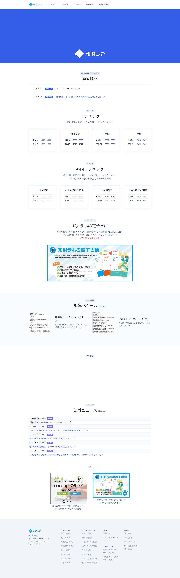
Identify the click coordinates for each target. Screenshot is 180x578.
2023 (43, 140)
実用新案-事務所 (67, 546)
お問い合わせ (104, 4)
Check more (102, 411)
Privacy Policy (129, 542)
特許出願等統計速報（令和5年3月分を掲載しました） (51, 447)
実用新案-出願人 (67, 542)
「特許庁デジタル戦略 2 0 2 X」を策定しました (49, 422)
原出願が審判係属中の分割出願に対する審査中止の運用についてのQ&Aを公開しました (65, 455)
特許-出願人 (66, 533)
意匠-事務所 (66, 554)
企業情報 (89, 4)
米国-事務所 (87, 538)
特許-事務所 (66, 538)
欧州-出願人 (87, 550)
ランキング (51, 4)
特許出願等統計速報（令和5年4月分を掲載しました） (51, 438)
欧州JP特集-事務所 (90, 563)
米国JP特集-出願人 (90, 542)
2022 (49, 140)
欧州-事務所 (87, 554)
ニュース (77, 4)
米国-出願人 (87, 533)
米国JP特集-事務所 (90, 546)
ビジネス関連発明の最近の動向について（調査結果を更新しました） (58, 430)
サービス (64, 4)
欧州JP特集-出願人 (90, 558)
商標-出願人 (66, 558)
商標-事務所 (66, 563)
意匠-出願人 (66, 550)
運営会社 (128, 533)
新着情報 (106, 533)
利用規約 (128, 538)
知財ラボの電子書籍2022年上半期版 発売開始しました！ (79, 97)
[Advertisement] (90, 31)
